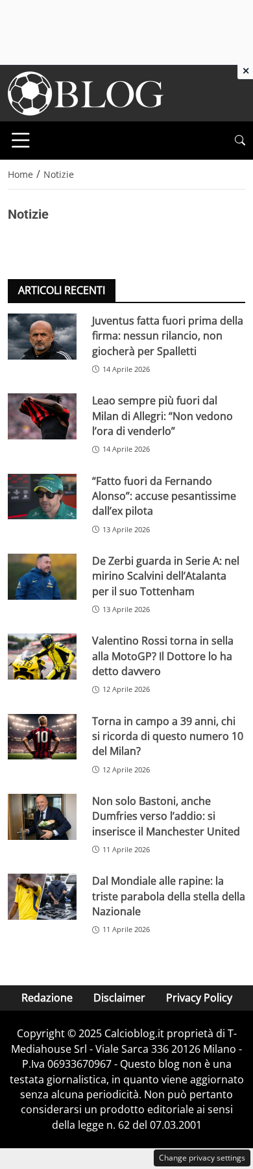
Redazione (47, 998)
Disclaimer (119, 998)
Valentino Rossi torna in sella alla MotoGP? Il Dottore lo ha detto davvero (163, 656)
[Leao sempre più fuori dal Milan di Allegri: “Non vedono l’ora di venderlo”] (42, 416)
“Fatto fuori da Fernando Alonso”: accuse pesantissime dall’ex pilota (164, 496)
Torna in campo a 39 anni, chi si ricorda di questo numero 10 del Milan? (167, 736)
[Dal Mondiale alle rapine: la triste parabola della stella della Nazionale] (42, 897)
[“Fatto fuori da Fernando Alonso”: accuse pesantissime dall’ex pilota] (42, 497)
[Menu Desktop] (21, 140)
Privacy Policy (199, 998)
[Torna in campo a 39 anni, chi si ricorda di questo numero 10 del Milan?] (42, 737)
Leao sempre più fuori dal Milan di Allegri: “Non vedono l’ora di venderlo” (162, 415)
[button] (240, 140)
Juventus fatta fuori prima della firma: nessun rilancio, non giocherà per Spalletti (167, 336)
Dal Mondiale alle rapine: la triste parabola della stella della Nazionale (168, 896)
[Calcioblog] (85, 92)
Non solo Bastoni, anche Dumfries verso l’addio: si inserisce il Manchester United (166, 816)
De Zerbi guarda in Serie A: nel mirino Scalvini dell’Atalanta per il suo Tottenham (165, 576)
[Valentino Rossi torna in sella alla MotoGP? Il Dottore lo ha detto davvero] (42, 657)
